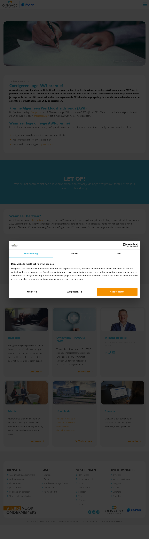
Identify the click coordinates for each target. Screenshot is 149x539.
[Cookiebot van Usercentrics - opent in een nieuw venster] (125, 245)
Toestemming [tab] (31, 253)
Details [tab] (74, 253)
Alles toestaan (117, 291)
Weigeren (32, 291)
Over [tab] (118, 253)
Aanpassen (73, 291)
